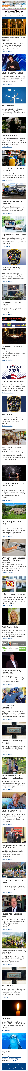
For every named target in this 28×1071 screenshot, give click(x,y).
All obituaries (6, 1030)
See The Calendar (7, 147)
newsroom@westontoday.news (11, 1057)
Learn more (5, 462)
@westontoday (13, 1059)
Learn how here (6, 246)
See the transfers (7, 606)
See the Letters (6, 997)
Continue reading (7, 51)
